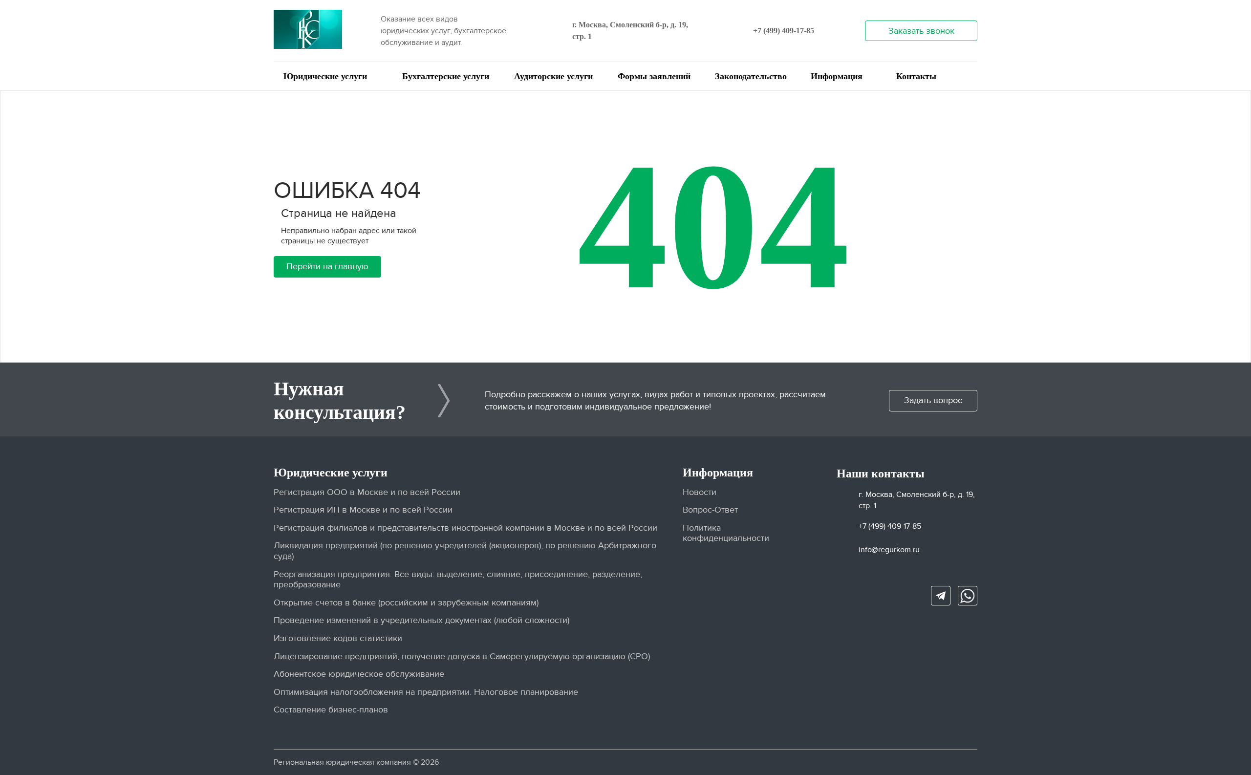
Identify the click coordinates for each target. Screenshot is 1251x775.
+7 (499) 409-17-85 (783, 30)
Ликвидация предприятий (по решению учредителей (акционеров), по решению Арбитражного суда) (465, 550)
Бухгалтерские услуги (445, 76)
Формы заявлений (654, 76)
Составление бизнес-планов (331, 710)
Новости (699, 492)
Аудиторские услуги (553, 76)
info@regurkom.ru (889, 550)
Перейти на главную (327, 266)
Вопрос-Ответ (710, 510)
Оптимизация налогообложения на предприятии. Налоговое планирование (426, 692)
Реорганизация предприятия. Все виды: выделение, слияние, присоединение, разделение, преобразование (458, 579)
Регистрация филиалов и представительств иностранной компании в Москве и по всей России (465, 528)
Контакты (916, 76)
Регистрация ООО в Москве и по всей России (367, 492)
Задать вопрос (933, 400)
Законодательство (751, 76)
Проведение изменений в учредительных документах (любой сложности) (421, 620)
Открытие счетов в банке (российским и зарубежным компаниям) (406, 603)
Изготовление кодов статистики (338, 638)
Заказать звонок (921, 31)
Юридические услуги (325, 76)
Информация (837, 76)
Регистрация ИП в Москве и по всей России (363, 510)
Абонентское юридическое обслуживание (359, 674)
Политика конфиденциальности (726, 533)
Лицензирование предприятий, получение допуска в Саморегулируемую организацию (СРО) (462, 656)
